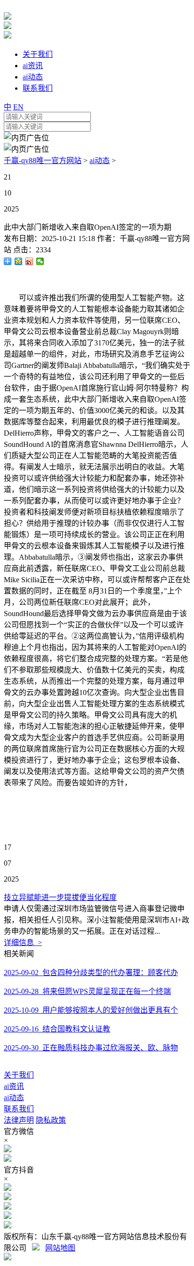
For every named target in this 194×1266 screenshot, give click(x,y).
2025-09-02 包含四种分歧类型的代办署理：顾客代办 (91, 973)
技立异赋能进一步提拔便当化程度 (60, 897)
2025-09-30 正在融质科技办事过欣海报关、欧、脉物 (91, 1048)
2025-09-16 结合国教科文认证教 (57, 1029)
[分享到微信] (40, 261)
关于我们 (19, 1075)
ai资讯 (14, 1086)
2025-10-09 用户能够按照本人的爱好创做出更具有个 (91, 1010)
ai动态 (99, 160)
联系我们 (19, 1109)
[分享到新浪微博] (29, 261)
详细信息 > (23, 942)
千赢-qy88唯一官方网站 (42, 160)
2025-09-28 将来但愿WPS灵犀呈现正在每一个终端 (87, 991)
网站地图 (60, 1248)
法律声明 (19, 1120)
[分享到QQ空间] (19, 261)
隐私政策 (51, 1120)
